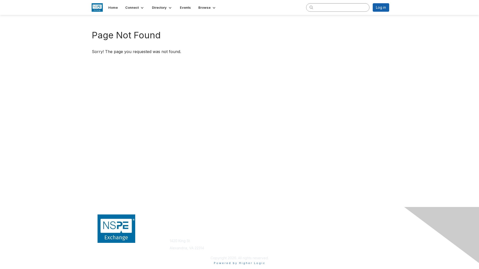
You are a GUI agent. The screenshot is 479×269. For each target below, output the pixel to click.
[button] (134, 7)
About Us (321, 233)
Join (244, 233)
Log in (381, 7)
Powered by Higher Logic (239, 263)
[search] (311, 7)
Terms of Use (325, 238)
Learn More (250, 243)
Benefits (248, 238)
